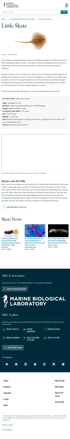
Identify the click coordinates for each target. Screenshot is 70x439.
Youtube (44, 364)
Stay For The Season (59, 394)
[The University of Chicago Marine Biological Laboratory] (11, 5)
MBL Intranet (59, 386)
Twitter (63, 364)
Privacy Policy (7, 425)
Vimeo (35, 364)
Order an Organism (13, 338)
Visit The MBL (59, 402)
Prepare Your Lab (12, 329)
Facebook (7, 364)
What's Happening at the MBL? (33, 339)
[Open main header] (66, 5)
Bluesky (26, 364)
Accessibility (7, 430)
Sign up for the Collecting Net (16, 289)
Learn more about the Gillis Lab (16, 207)
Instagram (16, 364)
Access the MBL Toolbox (15, 348)
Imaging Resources (53, 329)
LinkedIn (54, 364)
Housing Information (31, 330)
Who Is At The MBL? (53, 338)
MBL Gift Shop (59, 380)
